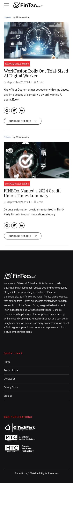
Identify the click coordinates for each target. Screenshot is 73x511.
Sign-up (8, 395)
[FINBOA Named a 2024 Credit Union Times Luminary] (36, 160)
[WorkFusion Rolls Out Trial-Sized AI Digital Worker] (36, 40)
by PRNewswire (21, 17)
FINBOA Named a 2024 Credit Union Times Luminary (32, 193)
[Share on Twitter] (14, 111)
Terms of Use (11, 370)
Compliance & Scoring (17, 64)
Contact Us (10, 378)
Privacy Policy (11, 387)
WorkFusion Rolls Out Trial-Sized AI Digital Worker (36, 73)
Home (7, 361)
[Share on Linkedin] (22, 111)
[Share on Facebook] (7, 111)
